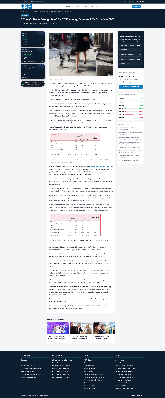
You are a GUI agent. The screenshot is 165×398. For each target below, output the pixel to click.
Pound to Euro (89, 363)
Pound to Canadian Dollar (93, 380)
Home (22, 11)
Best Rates (94, 6)
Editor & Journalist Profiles (30, 374)
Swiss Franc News (121, 386)
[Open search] (142, 6)
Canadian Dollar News (123, 380)
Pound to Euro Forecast (60, 363)
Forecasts (84, 6)
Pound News (119, 363)
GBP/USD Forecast (131, 50)
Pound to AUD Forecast (60, 371)
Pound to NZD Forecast (60, 374)
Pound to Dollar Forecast (61, 366)
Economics (28, 11)
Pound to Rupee (89, 389)
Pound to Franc (89, 386)
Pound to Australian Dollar (93, 374)
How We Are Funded (28, 366)
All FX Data (88, 360)
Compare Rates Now (131, 87)
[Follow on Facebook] (140, 1)
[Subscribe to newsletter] (143, 1)
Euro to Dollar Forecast (60, 369)
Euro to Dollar (89, 371)
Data (77, 6)
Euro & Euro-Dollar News (124, 371)
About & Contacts (129, 1)
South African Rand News (124, 389)
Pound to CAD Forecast (60, 377)
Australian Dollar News (123, 374)
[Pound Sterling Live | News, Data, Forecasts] (26, 6)
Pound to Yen (88, 383)
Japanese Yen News (122, 383)
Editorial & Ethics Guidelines (31, 369)
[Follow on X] (137, 1)
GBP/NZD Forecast (131, 59)
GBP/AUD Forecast (131, 54)
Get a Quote (136, 6)
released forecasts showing (99, 167)
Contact (24, 360)
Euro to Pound (89, 366)
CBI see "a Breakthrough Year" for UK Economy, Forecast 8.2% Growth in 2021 (53, 11)
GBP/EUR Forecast (131, 45)
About (23, 363)
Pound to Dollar (89, 369)
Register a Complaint (28, 377)
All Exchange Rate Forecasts (62, 360)
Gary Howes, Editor (27, 371)
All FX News (119, 360)
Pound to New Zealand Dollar (94, 377)
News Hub (69, 6)
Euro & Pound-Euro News (124, 366)
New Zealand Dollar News (124, 377)
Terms (138, 395)
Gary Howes (33, 23)
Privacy (133, 395)
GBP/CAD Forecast (131, 64)
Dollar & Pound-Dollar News (125, 369)
